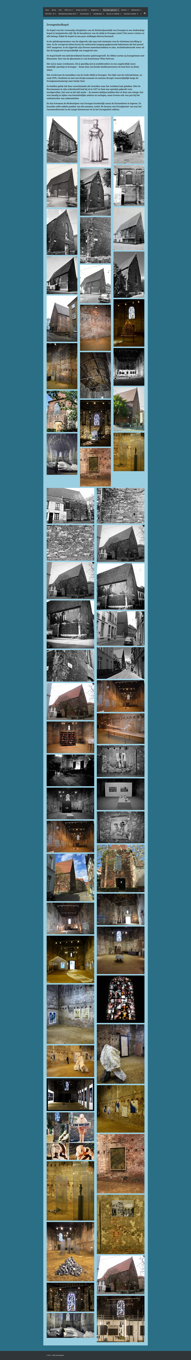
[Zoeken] (145, 13)
